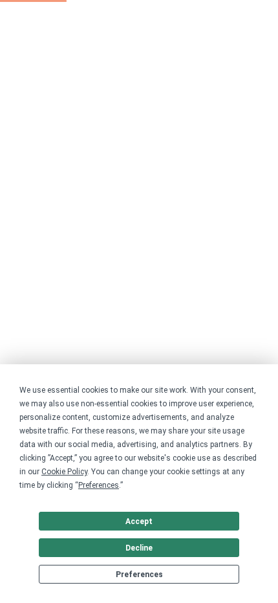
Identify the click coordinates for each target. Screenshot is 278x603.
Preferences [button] (98, 485)
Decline (139, 548)
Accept (139, 521)
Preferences (139, 574)
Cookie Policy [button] (64, 471)
